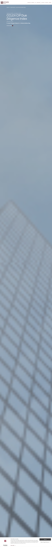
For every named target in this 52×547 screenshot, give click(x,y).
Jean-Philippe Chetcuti (13, 23)
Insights (50, 2)
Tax (35, 2)
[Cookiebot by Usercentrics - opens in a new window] (5, 545)
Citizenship (29, 2)
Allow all (45, 539)
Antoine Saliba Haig (25, 23)
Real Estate (38, 2)
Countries (43, 2)
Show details (12, 545)
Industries (46, 2)
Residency (32, 2)
